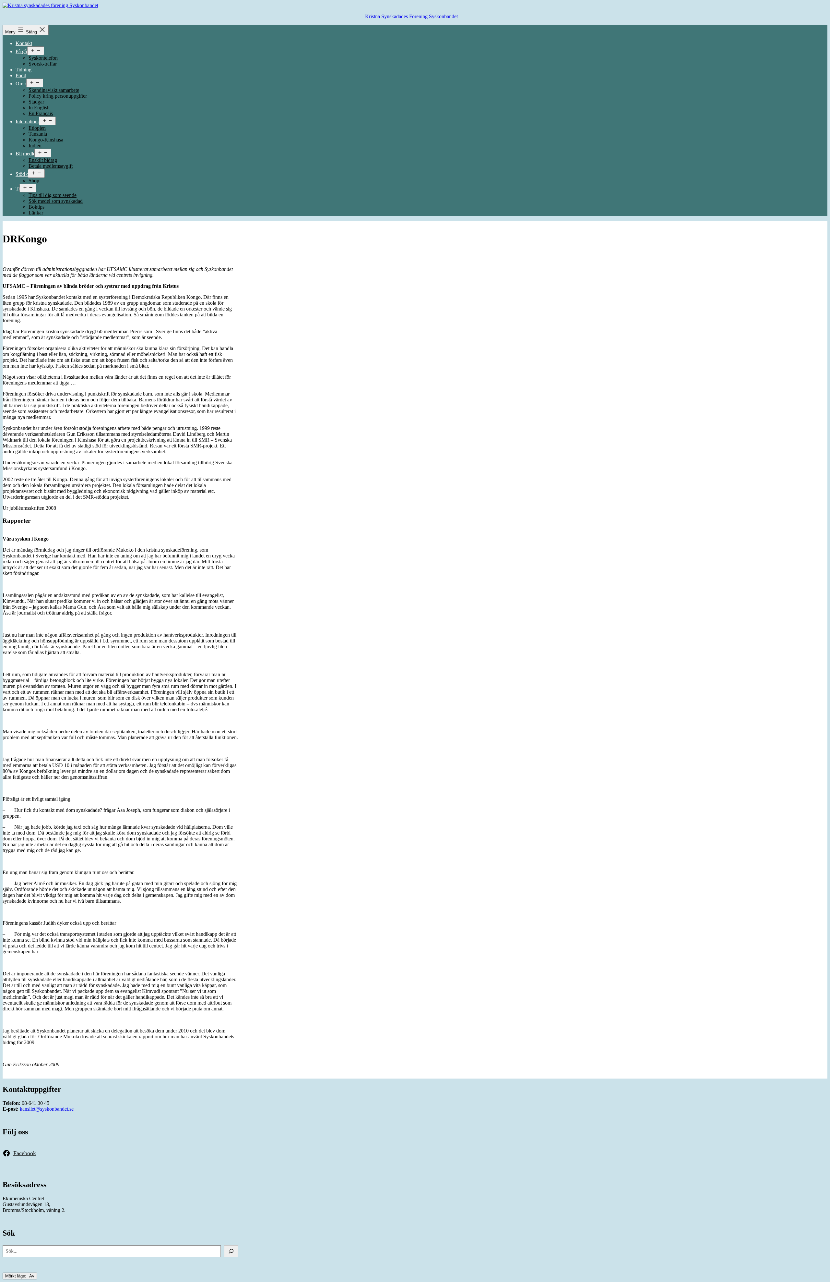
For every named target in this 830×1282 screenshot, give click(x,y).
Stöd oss (24, 174)
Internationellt (30, 121)
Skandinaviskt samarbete (54, 90)
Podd (21, 75)
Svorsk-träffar (43, 64)
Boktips (36, 207)
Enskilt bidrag (43, 160)
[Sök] (231, 1251)
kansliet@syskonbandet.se (47, 1109)
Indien (35, 145)
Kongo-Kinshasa (46, 139)
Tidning (23, 69)
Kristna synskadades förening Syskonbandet (411, 16)
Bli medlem (27, 153)
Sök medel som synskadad (56, 201)
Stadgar (36, 101)
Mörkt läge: (16, 1276)
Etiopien (37, 128)
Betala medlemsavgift (51, 166)
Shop (34, 180)
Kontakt (24, 43)
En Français (41, 113)
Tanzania (38, 134)
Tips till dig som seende (53, 195)
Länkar (36, 212)
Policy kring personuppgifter (58, 96)
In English (39, 107)
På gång (24, 51)
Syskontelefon (43, 58)
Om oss (23, 83)
